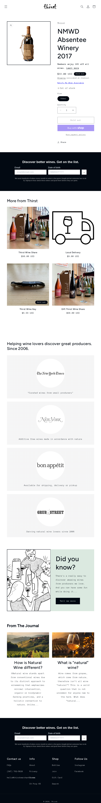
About (32, 765)
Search (55, 784)
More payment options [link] (76, 134)
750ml (64, 99)
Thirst (55, 801)
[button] (6, 7)
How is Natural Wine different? (27, 665)
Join (54, 771)
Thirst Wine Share (28, 252)
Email (17, 167)
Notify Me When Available (70, 83)
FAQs (9, 765)
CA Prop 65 (35, 784)
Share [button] (63, 142)
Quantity (61, 105)
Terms (32, 778)
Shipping (61, 78)
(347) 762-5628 (15, 771)
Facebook (79, 771)
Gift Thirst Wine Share (73, 309)
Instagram (80, 765)
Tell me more (68, 601)
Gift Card (57, 778)
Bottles (56, 765)
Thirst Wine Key (28, 309)
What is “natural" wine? (73, 665)
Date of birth (54, 167)
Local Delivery (73, 252)
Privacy (33, 771)
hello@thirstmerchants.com (21, 778)
